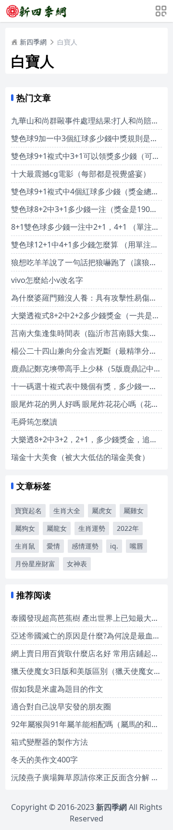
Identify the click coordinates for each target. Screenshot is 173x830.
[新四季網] (36, 11)
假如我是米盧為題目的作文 (57, 689)
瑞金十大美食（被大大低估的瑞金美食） (80, 457)
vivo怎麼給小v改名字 (47, 280)
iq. (114, 545)
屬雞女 (134, 510)
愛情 (53, 545)
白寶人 (67, 41)
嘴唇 (136, 545)
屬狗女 (25, 528)
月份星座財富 (35, 563)
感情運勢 (85, 545)
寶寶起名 (28, 510)
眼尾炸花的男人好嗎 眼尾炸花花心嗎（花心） (89, 404)
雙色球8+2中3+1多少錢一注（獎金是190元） (88, 209)
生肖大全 (66, 510)
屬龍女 (57, 528)
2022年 (128, 528)
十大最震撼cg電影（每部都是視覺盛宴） (80, 173)
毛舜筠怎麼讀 (34, 421)
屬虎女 (102, 510)
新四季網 (33, 41)
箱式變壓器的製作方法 (49, 742)
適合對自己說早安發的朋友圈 (61, 706)
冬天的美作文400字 (44, 759)
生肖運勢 (91, 528)
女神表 (77, 563)
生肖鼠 (25, 545)
